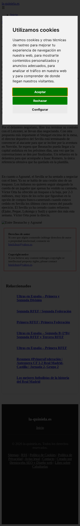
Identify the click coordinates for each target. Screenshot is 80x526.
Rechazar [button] (40, 100)
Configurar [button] (40, 109)
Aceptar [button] (40, 92)
